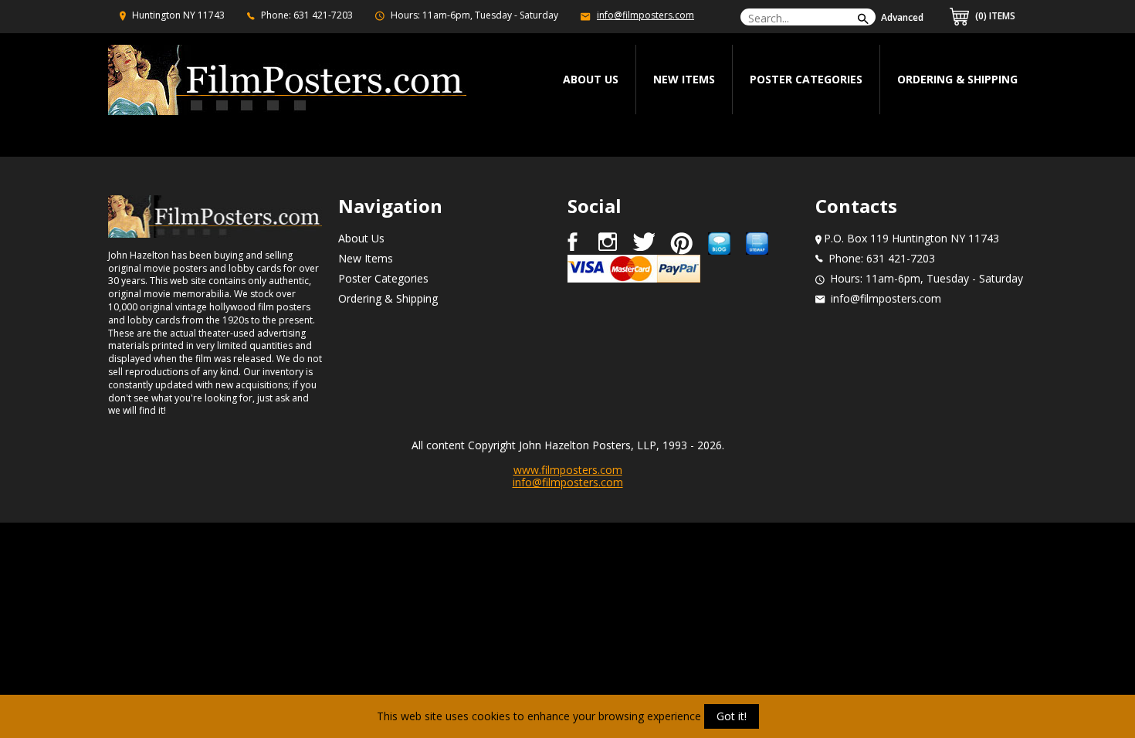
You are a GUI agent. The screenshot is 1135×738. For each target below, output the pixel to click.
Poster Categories (806, 79)
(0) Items (994, 15)
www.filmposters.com (567, 469)
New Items (684, 79)
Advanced (902, 17)
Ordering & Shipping (957, 79)
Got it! (732, 716)
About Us (361, 238)
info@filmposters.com (645, 15)
